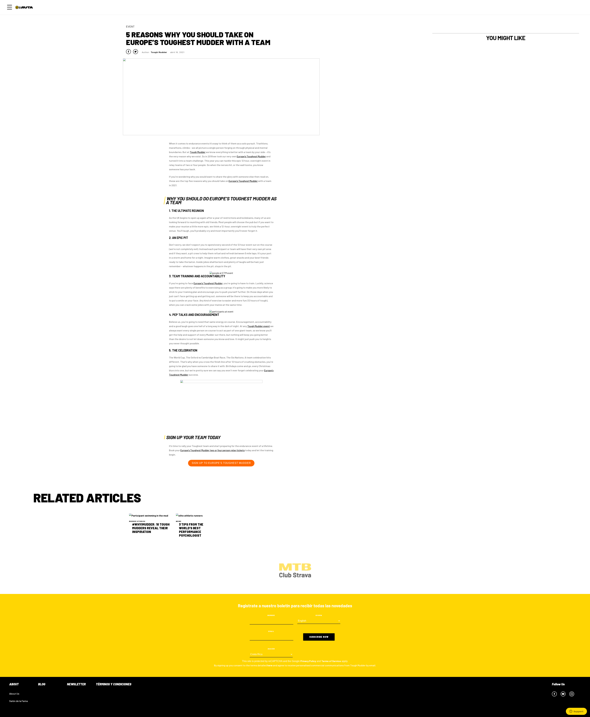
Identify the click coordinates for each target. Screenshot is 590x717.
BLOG (41, 684)
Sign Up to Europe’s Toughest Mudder (221, 463)
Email (271, 631)
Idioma (318, 615)
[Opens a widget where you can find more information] (576, 711)
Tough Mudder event (258, 326)
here (270, 665)
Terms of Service (331, 661)
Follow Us (558, 684)
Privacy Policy (308, 661)
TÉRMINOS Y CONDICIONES (113, 684)
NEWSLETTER (76, 684)
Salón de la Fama (18, 700)
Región (271, 649)
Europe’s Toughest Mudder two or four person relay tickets (212, 450)
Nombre (271, 615)
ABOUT (14, 684)
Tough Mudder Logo (24, 7)
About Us (14, 693)
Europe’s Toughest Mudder (243, 180)
